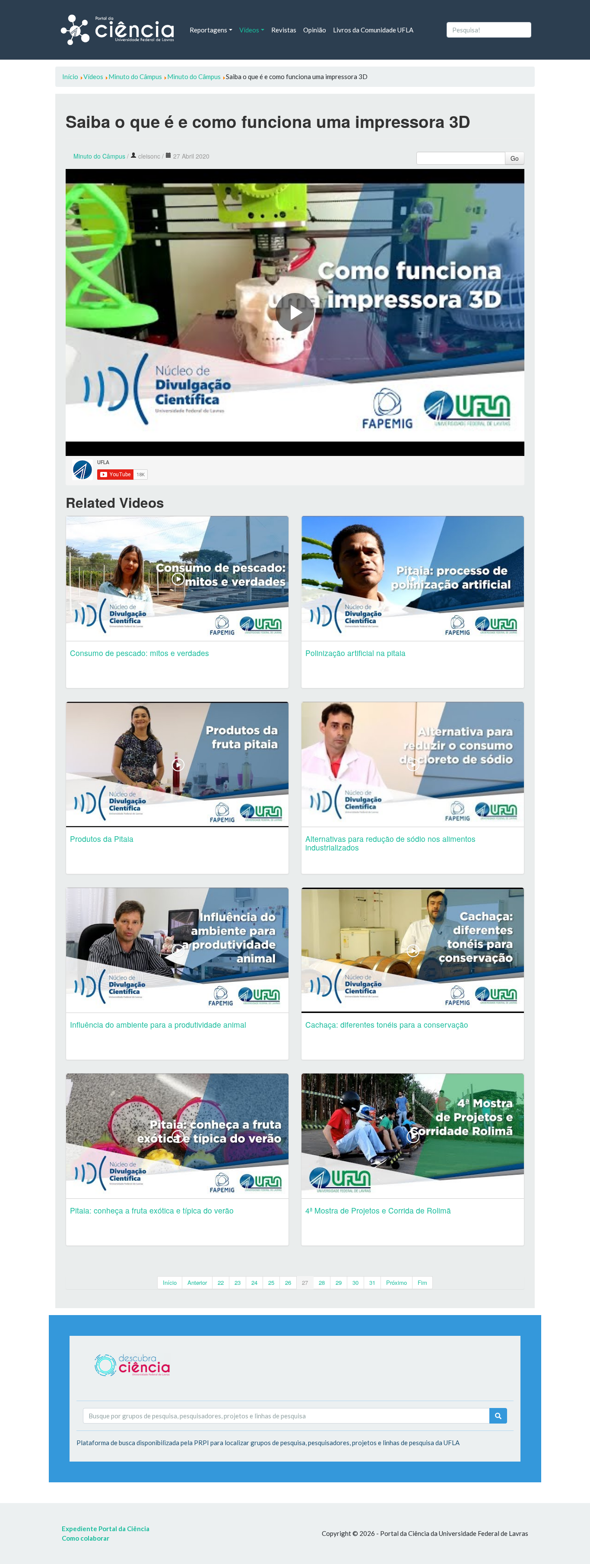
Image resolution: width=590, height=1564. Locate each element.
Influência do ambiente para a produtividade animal (158, 1024)
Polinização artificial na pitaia (355, 652)
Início (170, 1282)
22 (221, 1282)
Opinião (314, 30)
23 (238, 1282)
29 (339, 1282)
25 (271, 1282)
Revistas (283, 30)
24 (254, 1282)
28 (322, 1282)
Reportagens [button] (208, 30)
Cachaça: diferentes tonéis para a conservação (386, 1024)
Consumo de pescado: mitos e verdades (139, 652)
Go (515, 158)
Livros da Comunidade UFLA (373, 30)
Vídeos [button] (249, 30)
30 (355, 1282)
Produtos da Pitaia (101, 838)
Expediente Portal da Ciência (105, 1528)
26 (288, 1282)
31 (372, 1282)
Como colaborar (85, 1538)
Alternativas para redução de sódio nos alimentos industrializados (390, 843)
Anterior (197, 1282)
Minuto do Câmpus (99, 156)
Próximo (396, 1282)
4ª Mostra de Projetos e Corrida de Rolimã (378, 1210)
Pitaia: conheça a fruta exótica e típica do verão (152, 1210)
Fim (422, 1282)
